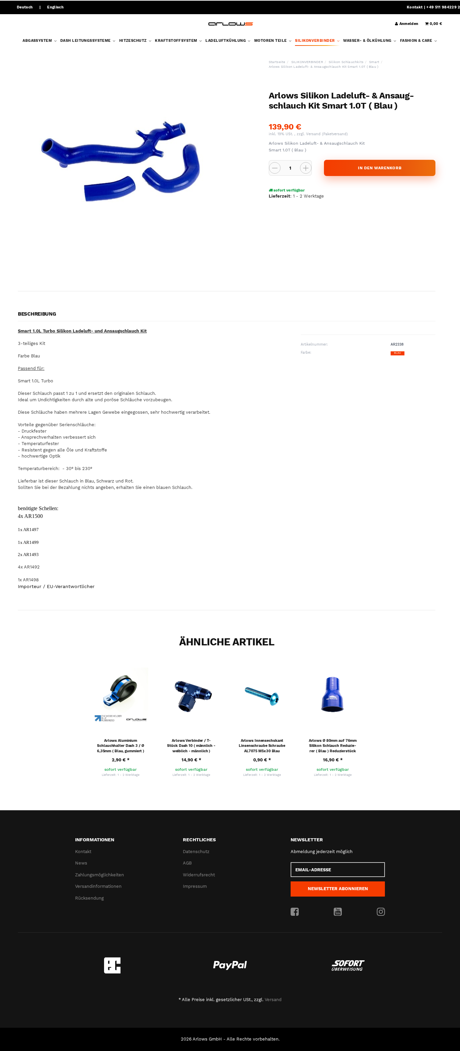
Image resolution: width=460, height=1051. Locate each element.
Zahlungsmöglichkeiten (99, 874)
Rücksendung (89, 898)
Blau (397, 352)
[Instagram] (381, 912)
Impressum (195, 886)
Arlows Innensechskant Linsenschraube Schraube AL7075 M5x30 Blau (262, 745)
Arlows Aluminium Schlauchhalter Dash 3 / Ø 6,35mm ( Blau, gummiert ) (120, 745)
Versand (314, 134)
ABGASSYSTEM (38, 40)
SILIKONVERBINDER (315, 40)
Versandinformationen (98, 886)
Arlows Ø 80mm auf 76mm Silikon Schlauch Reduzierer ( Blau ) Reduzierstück (333, 745)
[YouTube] (338, 912)
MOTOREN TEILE (271, 40)
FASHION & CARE (417, 40)
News (81, 863)
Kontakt (415, 7)
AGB (187, 863)
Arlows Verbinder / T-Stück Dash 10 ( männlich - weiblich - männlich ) (191, 745)
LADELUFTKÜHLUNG (226, 40)
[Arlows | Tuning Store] (231, 24)
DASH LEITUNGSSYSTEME (86, 40)
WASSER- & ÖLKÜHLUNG (368, 40)
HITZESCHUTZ (133, 40)
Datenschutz (196, 851)
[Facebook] (295, 912)
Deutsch (25, 7)
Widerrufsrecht (199, 874)
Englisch (55, 7)
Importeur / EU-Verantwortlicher (56, 586)
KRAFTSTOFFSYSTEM (176, 40)
